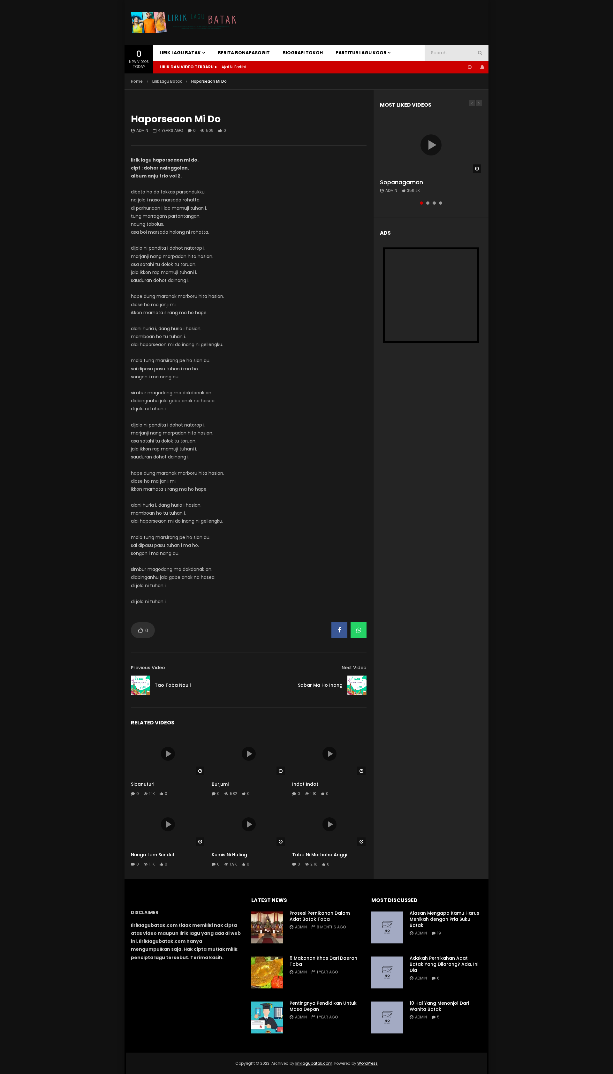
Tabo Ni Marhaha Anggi (319, 854)
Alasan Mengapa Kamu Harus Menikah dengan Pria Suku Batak (444, 919)
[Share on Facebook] (339, 630)
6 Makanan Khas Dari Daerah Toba (323, 961)
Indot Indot (305, 784)
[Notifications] (482, 67)
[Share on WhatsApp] (359, 630)
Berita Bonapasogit (244, 52)
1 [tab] (421, 203)
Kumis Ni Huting (229, 854)
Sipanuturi (142, 784)
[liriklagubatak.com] (185, 22)
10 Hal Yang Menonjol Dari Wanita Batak (439, 1006)
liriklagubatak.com (313, 1063)
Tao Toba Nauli (173, 685)
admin (142, 130)
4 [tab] (440, 203)
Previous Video (148, 667)
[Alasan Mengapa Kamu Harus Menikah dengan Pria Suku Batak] (387, 927)
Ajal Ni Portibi (234, 67)
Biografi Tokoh (303, 52)
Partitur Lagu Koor (361, 52)
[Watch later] (469, 67)
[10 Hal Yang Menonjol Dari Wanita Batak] (387, 1017)
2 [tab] (427, 203)
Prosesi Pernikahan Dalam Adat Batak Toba (320, 916)
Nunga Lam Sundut (153, 854)
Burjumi (220, 784)
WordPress (367, 1063)
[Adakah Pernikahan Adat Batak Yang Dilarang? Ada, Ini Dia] (387, 972)
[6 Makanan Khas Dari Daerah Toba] (267, 972)
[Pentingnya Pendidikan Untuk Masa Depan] (267, 1017)
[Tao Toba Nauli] (140, 685)
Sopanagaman (401, 182)
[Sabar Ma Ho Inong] (357, 685)
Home (137, 81)
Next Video (354, 667)
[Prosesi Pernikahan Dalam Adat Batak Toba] (267, 927)
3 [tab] (434, 203)
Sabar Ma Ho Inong (320, 685)
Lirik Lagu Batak (180, 52)
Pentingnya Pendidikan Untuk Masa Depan (323, 1006)
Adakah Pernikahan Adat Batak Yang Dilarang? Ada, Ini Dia (444, 964)
